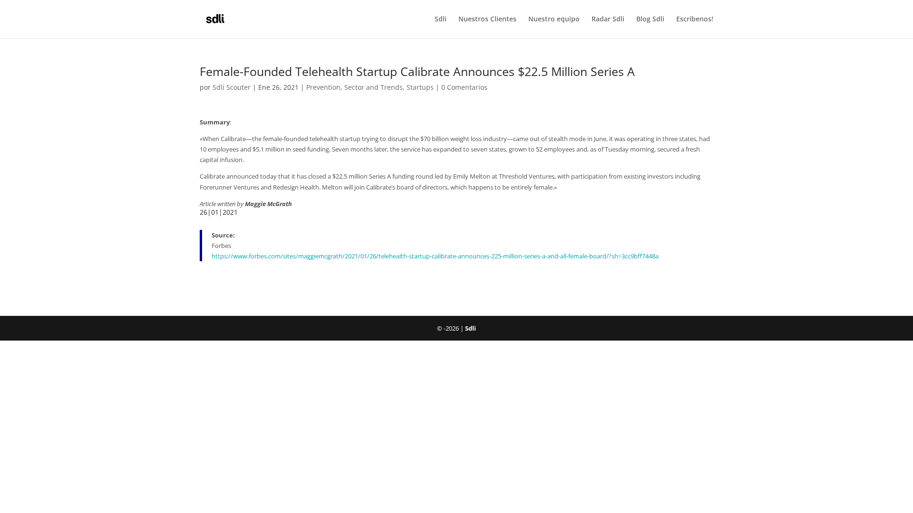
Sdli (441, 19)
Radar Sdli (608, 19)
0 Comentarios (464, 87)
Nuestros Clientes (487, 19)
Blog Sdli (650, 19)
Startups (420, 87)
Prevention (323, 87)
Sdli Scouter (232, 87)
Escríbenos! (694, 19)
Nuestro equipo (554, 19)
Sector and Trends (373, 87)
